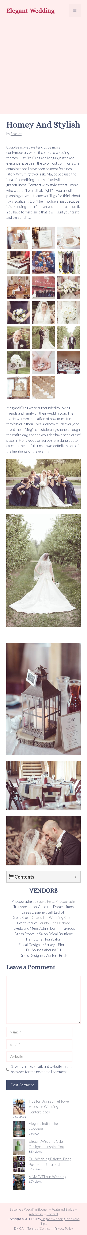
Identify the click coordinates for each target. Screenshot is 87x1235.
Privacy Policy (63, 1228)
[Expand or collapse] (75, 876)
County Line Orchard (54, 923)
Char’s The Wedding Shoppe (53, 917)
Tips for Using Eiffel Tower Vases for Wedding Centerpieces (49, 1106)
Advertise (36, 1214)
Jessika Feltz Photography (55, 901)
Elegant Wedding (30, 10)
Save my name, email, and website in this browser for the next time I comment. (41, 1069)
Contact (52, 1214)
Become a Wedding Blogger (29, 1209)
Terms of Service (38, 1228)
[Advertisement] (43, 66)
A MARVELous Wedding (47, 1177)
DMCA (19, 1228)
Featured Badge (63, 1209)
